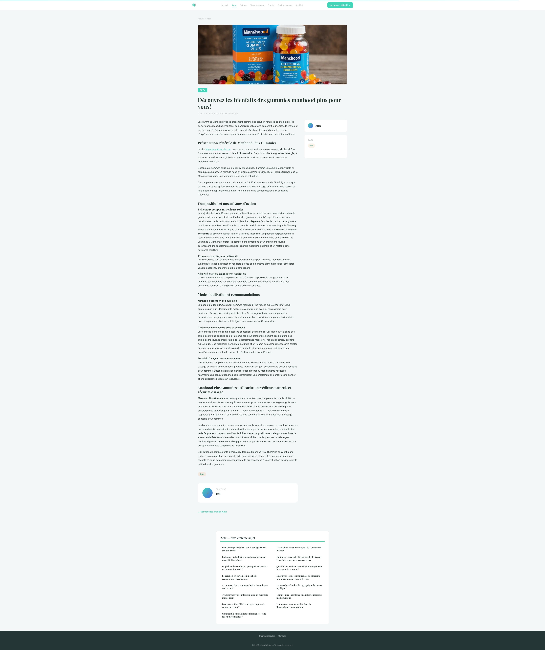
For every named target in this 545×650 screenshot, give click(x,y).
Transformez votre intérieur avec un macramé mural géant (245, 596)
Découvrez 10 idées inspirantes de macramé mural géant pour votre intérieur (298, 577)
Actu (234, 5)
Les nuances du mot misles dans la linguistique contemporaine (293, 606)
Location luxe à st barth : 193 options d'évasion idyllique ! (299, 587)
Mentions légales (267, 636)
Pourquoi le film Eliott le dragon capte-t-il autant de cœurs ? (243, 606)
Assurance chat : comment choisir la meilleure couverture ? (245, 587)
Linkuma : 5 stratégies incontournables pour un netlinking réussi (244, 558)
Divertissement (257, 5)
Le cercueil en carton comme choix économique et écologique (239, 577)
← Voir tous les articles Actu (212, 511)
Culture (243, 5)
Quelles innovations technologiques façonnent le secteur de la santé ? (299, 568)
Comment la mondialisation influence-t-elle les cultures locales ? (244, 615)
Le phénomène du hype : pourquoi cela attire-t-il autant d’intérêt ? (245, 568)
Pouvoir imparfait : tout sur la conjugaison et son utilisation (244, 549)
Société (299, 5)
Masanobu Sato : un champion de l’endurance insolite (298, 549)
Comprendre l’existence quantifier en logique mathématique (299, 596)
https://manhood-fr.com (218, 149)
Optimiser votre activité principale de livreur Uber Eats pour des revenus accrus (298, 558)
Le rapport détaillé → (340, 5)
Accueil (225, 5)
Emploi (271, 5)
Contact (282, 636)
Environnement (285, 5)
